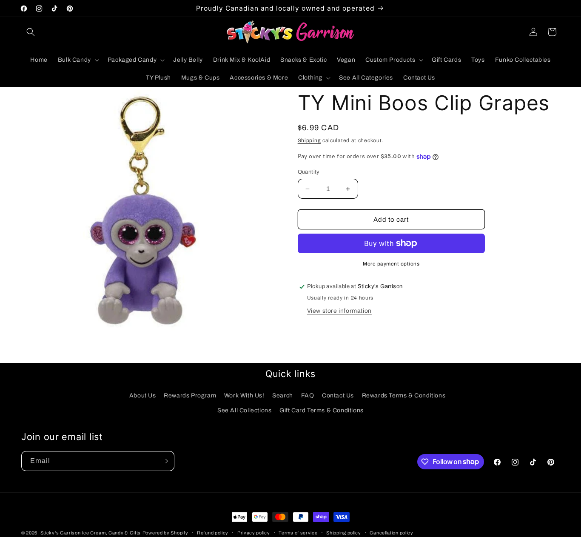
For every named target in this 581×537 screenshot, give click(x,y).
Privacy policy (253, 532)
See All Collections (244, 410)
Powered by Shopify (165, 532)
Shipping (309, 140)
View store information (339, 311)
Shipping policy (343, 532)
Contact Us (338, 395)
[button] (30, 32)
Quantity (309, 172)
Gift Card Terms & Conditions (321, 410)
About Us (142, 395)
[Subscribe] (164, 461)
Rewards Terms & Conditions (404, 395)
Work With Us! (244, 395)
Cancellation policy (391, 532)
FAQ (307, 395)
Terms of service (298, 532)
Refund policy (212, 532)
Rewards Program (190, 395)
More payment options (391, 264)
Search (282, 395)
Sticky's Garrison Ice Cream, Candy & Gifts (90, 532)
